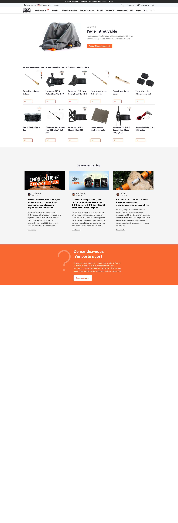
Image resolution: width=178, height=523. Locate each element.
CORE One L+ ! (107, 1)
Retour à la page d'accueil (99, 46)
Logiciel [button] (100, 10)
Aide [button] (131, 10)
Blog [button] (145, 10)
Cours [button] (138, 10)
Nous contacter (82, 278)
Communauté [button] (122, 10)
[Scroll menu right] (154, 10)
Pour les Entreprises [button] (87, 10)
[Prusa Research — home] (27, 10)
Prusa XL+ (83, 1)
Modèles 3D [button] (110, 10)
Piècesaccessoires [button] (69, 10)
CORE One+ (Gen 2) (94, 1)
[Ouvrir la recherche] (123, 5)
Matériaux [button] (55, 10)
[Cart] (153, 5)
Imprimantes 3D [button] (42, 10)
